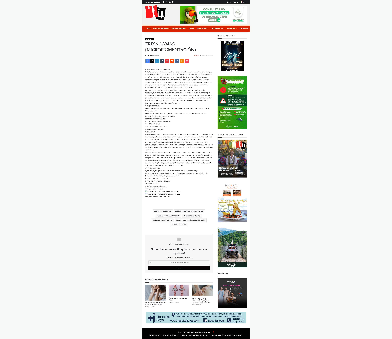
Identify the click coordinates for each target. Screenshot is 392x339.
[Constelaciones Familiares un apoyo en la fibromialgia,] (155, 293)
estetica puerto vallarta (163, 220)
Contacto (235, 2)
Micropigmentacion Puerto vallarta (191, 220)
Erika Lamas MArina (163, 211)
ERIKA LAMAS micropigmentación (189, 211)
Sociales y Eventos (178, 29)
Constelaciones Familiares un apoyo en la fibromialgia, (155, 303)
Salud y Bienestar (216, 29)
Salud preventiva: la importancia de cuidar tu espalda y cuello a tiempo (201, 300)
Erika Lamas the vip (192, 216)
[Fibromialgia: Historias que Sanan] (179, 290)
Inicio (229, 2)
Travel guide (231, 29)
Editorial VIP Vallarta (153, 55)
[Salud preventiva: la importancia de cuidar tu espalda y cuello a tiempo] (202, 290)
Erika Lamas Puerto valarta (169, 216)
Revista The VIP (179, 224)
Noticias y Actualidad (160, 29)
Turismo (191, 29)
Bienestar (149, 39)
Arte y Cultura (202, 29)
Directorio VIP (244, 29)
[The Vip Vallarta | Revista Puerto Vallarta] (155, 12)
